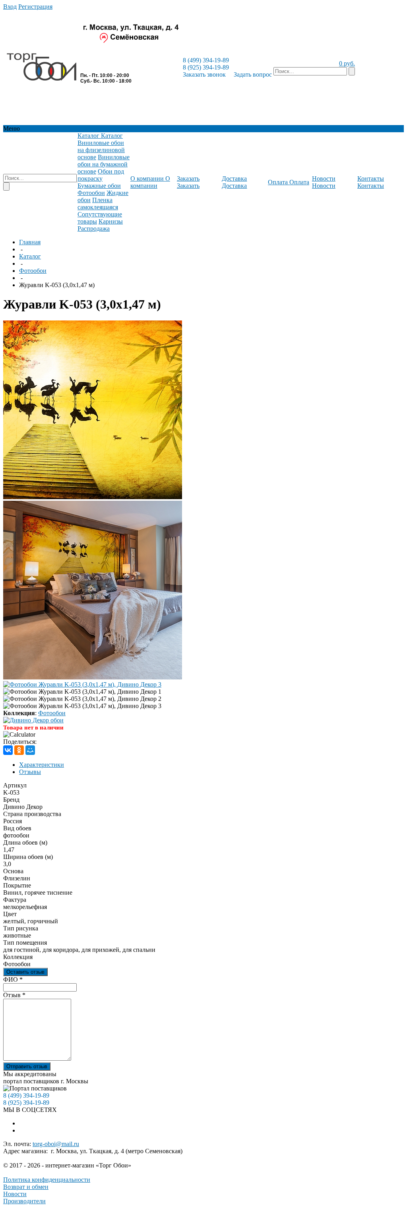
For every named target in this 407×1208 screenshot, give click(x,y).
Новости (15, 1194)
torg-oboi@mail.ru (56, 1143)
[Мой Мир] (30, 750)
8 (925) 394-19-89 (206, 67)
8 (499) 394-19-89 (206, 60)
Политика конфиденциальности (46, 1179)
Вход (10, 6)
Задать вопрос (253, 74)
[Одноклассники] (19, 750)
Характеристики (41, 764)
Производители (24, 1201)
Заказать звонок (204, 74)
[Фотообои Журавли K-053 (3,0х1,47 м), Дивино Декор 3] (82, 684)
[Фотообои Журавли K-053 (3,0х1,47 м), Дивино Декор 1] (92, 497)
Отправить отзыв (26, 1066)
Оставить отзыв (25, 972)
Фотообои (33, 270)
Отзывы (30, 771)
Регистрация (35, 6)
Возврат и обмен (25, 1186)
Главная (30, 242)
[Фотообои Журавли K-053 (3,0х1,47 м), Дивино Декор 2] (92, 677)
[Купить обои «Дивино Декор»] (33, 720)
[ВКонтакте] (8, 750)
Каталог (30, 256)
